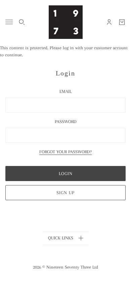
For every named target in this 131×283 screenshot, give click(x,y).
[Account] (109, 22)
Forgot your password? (65, 152)
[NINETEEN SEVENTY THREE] (66, 22)
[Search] (22, 22)
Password (66, 121)
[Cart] (122, 22)
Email (65, 91)
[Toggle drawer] (9, 22)
